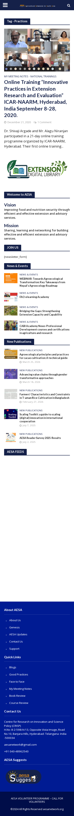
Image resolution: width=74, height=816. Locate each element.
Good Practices (18, 674)
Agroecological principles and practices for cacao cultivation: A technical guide (44, 356)
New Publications (31, 350)
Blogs (12, 667)
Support (14, 648)
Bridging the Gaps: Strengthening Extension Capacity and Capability (41, 313)
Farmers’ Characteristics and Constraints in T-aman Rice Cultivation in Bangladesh (45, 396)
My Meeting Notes (16, 76)
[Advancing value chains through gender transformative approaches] (10, 373)
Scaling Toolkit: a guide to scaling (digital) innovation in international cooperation (41, 418)
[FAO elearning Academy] (10, 296)
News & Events (29, 274)
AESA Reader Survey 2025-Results (40, 438)
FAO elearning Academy (34, 297)
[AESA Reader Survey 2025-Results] (10, 437)
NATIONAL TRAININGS (43, 76)
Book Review (17, 696)
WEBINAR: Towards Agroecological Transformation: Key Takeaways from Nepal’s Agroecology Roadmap (42, 282)
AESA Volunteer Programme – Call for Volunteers (37, 800)
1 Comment (44, 122)
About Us (15, 620)
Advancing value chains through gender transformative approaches (43, 376)
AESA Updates (18, 634)
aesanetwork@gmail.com (20, 744)
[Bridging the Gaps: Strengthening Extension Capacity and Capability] (10, 310)
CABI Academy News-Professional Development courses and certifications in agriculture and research (44, 330)
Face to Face (16, 681)
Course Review (18, 703)
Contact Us (16, 641)
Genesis (14, 627)
